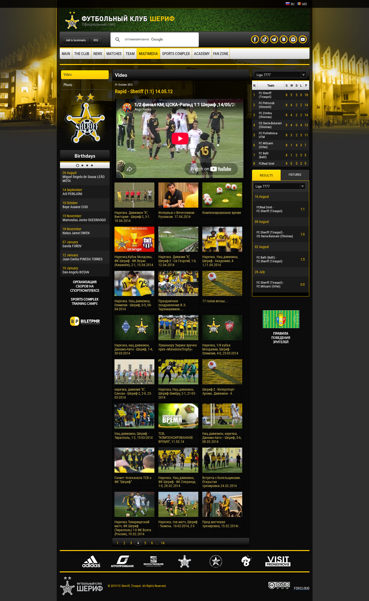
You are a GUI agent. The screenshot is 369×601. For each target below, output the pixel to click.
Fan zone (220, 53)
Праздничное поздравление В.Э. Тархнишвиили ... (172, 305)
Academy (202, 53)
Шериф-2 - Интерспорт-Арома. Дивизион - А (218, 391)
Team (130, 53)
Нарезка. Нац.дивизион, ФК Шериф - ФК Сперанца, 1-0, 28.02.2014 (177, 482)
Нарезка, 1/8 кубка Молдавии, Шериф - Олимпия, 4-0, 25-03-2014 (220, 349)
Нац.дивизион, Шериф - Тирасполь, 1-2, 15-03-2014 (133, 436)
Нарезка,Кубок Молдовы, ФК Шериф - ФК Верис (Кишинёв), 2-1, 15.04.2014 (133, 261)
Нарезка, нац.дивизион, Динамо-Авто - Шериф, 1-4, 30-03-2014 (133, 349)
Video (68, 74)
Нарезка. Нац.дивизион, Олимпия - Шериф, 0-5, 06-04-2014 (133, 305)
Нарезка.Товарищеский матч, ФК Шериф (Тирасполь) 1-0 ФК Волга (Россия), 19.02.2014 (132, 528)
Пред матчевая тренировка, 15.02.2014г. (220, 524)
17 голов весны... (215, 301)
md (304, 4)
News (97, 53)
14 (162, 543)
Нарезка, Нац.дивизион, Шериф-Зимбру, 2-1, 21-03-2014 (177, 393)
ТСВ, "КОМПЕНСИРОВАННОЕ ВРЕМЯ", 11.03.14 (175, 438)
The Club (81, 53)
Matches (113, 53)
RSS (96, 40)
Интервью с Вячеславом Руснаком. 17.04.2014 (176, 215)
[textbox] (278, 75)
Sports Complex (176, 53)
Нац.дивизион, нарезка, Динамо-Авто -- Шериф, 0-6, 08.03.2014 (221, 438)
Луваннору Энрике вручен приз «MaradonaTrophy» (177, 347)
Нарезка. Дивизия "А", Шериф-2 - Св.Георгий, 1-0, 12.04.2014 (177, 261)
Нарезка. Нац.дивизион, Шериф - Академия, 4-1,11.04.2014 (220, 261)
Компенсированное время (221, 213)
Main (66, 53)
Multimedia (148, 53)
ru (292, 4)
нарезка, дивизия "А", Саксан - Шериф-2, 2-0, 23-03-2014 (133, 393)
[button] (303, 75)
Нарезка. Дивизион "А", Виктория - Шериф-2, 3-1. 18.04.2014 (132, 217)
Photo (68, 85)
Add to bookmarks (76, 40)
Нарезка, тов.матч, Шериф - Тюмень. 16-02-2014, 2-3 (178, 524)
